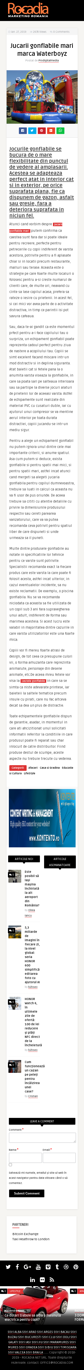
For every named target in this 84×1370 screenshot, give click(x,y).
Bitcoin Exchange (25, 1234)
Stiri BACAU (62, 1332)
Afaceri (33, 768)
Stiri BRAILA (34, 1352)
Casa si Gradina (50, 768)
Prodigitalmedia (48, 60)
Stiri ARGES (45, 1332)
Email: (47, 1150)
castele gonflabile (33, 681)
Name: (13, 1150)
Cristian (33, 1096)
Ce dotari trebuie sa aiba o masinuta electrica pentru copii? (33, 1318)
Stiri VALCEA (16, 1352)
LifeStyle (29, 773)
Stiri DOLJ (63, 1337)
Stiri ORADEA (28, 1347)
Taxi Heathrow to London (30, 1239)
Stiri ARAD (29, 1332)
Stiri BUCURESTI (30, 1337)
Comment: (16, 1129)
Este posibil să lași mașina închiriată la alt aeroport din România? (32, 888)
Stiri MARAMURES (56, 1342)
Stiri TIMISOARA (65, 1347)
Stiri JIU (37, 1342)
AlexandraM (12, 1310)
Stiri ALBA (14, 1332)
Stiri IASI (25, 1342)
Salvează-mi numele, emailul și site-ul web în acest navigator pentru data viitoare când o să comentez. (38, 1178)
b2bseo (33, 987)
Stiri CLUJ (49, 1337)
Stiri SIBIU (45, 1347)
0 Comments (61, 31)
